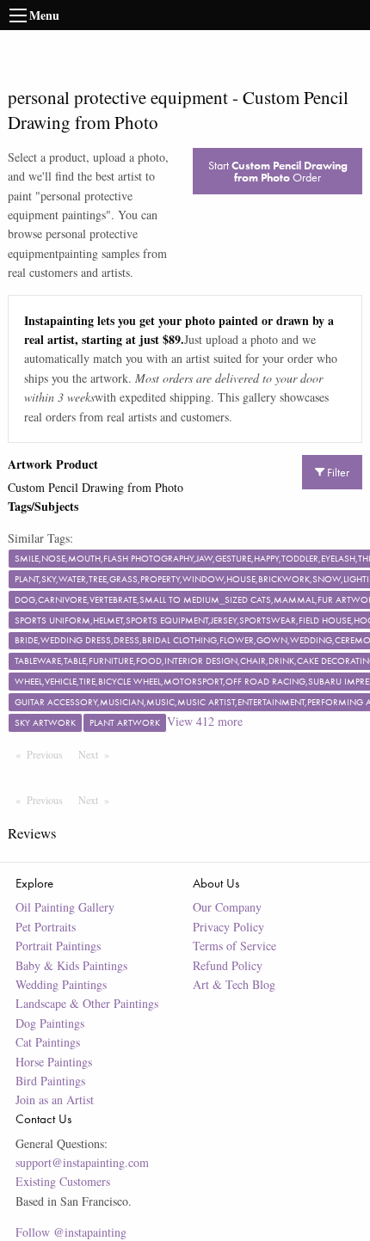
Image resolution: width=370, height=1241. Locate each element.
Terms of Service (234, 945)
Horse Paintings (53, 1062)
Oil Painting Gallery (64, 907)
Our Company (227, 907)
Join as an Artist (54, 1099)
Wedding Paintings (61, 984)
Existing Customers (62, 1181)
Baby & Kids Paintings (71, 965)
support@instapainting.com (82, 1162)
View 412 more (205, 721)
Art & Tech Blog (234, 984)
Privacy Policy (228, 926)
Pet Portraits (45, 926)
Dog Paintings (49, 1023)
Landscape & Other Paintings (86, 1003)
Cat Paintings (47, 1042)
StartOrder (278, 171)
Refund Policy (227, 965)
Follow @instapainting (70, 1232)
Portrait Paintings (58, 945)
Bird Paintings (50, 1080)
